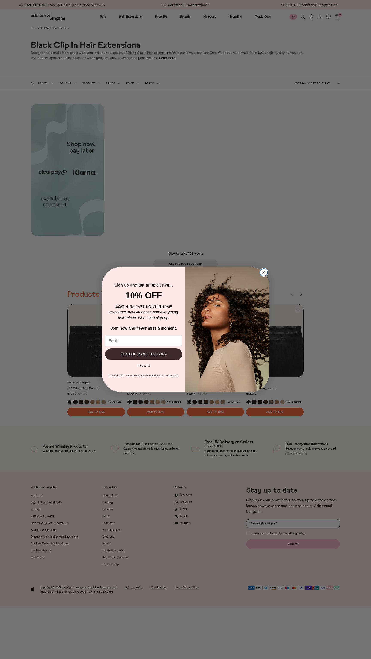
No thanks (143, 365)
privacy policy (171, 375)
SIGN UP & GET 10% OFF (144, 354)
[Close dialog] (264, 272)
